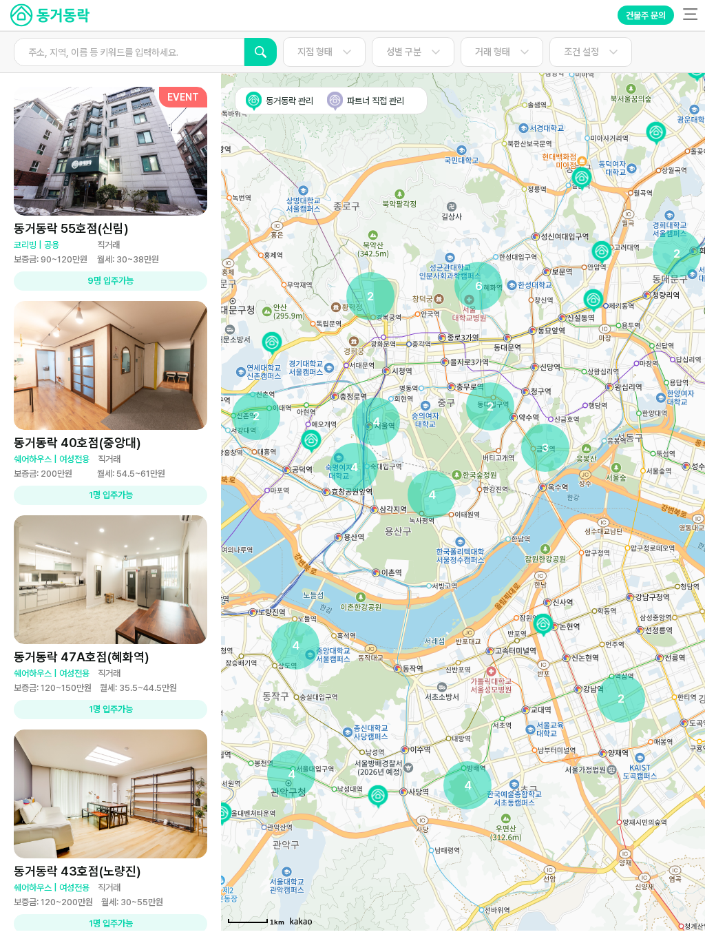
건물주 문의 (646, 15)
